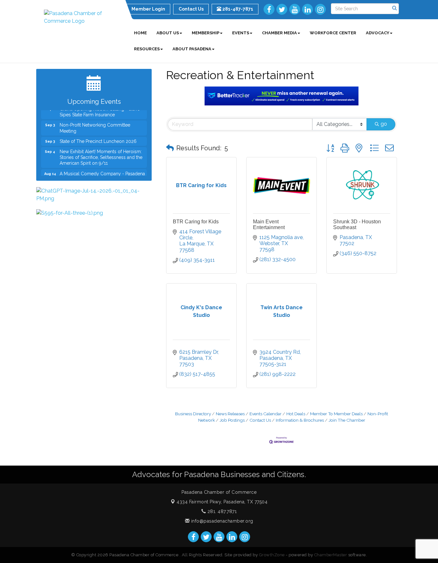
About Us (167, 32)
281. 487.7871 (221, 511)
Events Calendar (265, 413)
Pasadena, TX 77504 (222, 501)
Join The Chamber (347, 420)
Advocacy (377, 32)
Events (240, 32)
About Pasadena (192, 48)
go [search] (384, 124)
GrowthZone (272, 554)
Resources (147, 48)
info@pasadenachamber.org (221, 521)
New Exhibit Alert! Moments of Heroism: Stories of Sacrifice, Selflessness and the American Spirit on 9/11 (101, 153)
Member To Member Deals (336, 413)
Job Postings (232, 420)
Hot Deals (295, 413)
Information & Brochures (300, 420)
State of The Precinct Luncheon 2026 (98, 137)
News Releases (230, 413)
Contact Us (260, 420)
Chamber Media (279, 32)
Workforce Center (333, 32)
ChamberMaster (330, 554)
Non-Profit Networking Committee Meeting (95, 124)
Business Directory (193, 413)
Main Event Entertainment (269, 224)
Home (140, 32)
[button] (170, 148)
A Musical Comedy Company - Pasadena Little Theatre (102, 172)
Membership (205, 32)
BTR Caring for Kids (196, 221)
